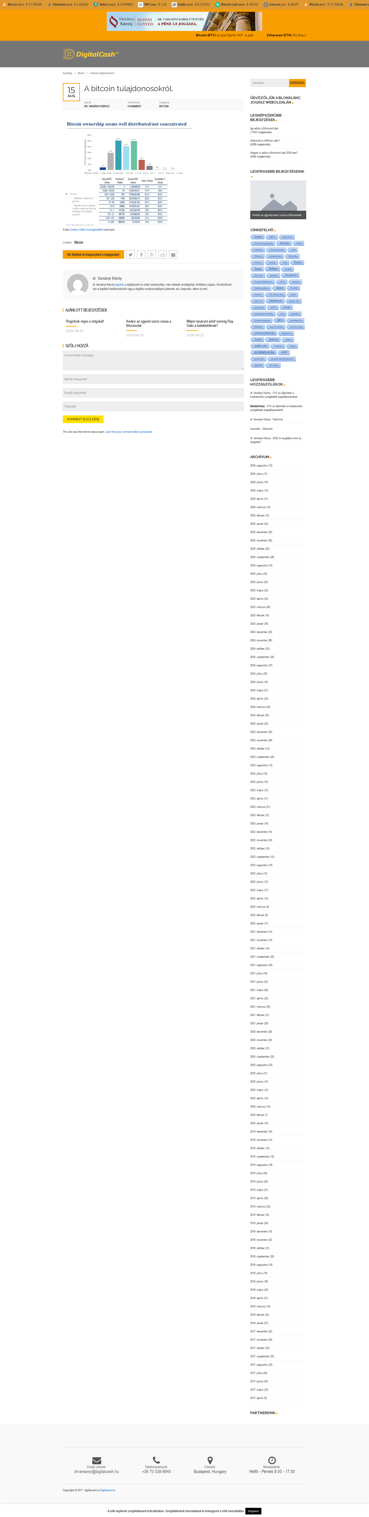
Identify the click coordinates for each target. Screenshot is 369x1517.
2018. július (256, 1269)
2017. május (256, 1386)
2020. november (258, 1036)
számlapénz (296, 317)
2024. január (256, 720)
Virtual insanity (277, 246)
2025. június (256, 578)
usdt (293, 246)
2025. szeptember (259, 553)
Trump (258, 335)
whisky (288, 336)
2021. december (258, 928)
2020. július (256, 1069)
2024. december (258, 628)
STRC (273, 304)
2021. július (256, 969)
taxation (274, 271)
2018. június (256, 1277)
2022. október (257, 844)
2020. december (258, 1028)
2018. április (256, 1294)
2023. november (258, 736)
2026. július (256, 470)
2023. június (256, 778)
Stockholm (291, 271)
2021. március (257, 1003)
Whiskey (258, 323)
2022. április (256, 894)
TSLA (282, 278)
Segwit (258, 233)
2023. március (257, 803)
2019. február (257, 1211)
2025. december (258, 528)
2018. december (258, 1227)
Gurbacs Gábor (77, 226)
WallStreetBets (261, 284)
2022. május (256, 886)
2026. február (257, 511)
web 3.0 (258, 297)
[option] (278, 196)
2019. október (257, 1144)
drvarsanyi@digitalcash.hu (96, 1467)
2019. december (258, 1128)
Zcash (288, 265)
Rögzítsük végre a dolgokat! (85, 317)
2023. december (258, 728)
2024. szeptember (259, 653)
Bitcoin (81, 69)
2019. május (256, 1186)
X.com (294, 284)
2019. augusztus (259, 1161)
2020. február (257, 1111)
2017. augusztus (259, 1361)
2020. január (256, 1119)
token (279, 284)
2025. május (256, 586)
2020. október (257, 1044)
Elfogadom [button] (253, 1511)
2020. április (256, 1094)
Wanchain (287, 233)
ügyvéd (119, 281)
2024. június (256, 678)
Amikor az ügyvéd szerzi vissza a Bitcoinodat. (148, 319)
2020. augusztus (259, 1061)
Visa (285, 259)
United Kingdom (262, 317)
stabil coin (260, 342)
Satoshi (296, 278)
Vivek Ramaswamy (263, 239)
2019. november (258, 1136)
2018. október (257, 1244)
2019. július (256, 1169)
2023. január (256, 819)
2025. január (256, 620)
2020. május (256, 1086)
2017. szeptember (259, 1352)
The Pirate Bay (276, 291)
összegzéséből (94, 226)
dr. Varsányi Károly (107, 274)
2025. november (258, 536)
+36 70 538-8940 (156, 1467)
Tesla (257, 265)
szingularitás (275, 252)
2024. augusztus (259, 661)
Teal (282, 310)
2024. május (256, 686)
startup (272, 259)
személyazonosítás (263, 310)
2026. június (256, 478)
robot (299, 239)
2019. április (256, 1194)
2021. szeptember (259, 953)
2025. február (257, 611)
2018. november (258, 1236)
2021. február (257, 1011)
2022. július (256, 869)
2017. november (258, 1336)
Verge (293, 342)
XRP (284, 348)
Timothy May (296, 323)
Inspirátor (255, 425)
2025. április (256, 595)
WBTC (272, 233)
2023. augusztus (259, 761)
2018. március (257, 1302)
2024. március (257, 703)
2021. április (256, 994)
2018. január (256, 1319)
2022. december (258, 828)
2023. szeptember (259, 753)
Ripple (298, 258)
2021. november (258, 936)
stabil (293, 291)
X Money (278, 342)
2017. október (257, 1344)
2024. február (257, 711)
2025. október (257, 545)
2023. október (257, 745)
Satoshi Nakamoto (263, 278)
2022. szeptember (259, 853)
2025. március (257, 603)
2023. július (256, 770)
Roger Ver (294, 297)
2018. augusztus (259, 1261)
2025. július (256, 570)
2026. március (257, 503)
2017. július (256, 1369)
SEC (280, 316)
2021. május (256, 986)
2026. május (256, 486)
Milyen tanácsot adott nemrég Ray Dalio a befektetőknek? (210, 319)
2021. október (257, 944)
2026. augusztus (259, 461)
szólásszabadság (264, 329)
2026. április (256, 495)
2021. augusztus (259, 961)
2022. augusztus (259, 861)
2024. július (256, 670)
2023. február (257, 811)
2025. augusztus (259, 561)
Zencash (258, 271)
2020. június (256, 1078)
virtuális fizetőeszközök (282, 355)
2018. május (256, 1286)
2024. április (256, 695)
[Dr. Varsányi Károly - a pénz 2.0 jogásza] (184, 21)
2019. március (257, 1202)
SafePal (295, 310)
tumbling (258, 246)
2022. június (256, 878)
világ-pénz (287, 329)
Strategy (284, 239)
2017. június (256, 1377)
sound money (276, 323)
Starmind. (278, 415)
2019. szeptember (259, 1153)
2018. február (257, 1311)
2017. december (258, 1327)
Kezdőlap (67, 69)
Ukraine (258, 291)
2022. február (257, 911)
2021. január (256, 1019)
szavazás (259, 304)
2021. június (256, 978)
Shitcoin (258, 252)
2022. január (256, 919)
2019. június (256, 1177)
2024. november (258, 636)
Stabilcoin (275, 297)
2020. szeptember (259, 1053)
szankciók (259, 355)
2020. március (257, 1103)
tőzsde (286, 303)
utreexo (258, 259)
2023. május (256, 786)
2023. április (256, 794)
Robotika (292, 252)
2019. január (256, 1219)
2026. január (256, 520)
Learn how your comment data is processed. (128, 428)
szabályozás (264, 348)
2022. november (258, 836)
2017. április (256, 1394)
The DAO (273, 361)
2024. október (257, 645)
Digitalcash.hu (107, 1486)
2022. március (257, 903)
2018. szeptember (259, 1252)
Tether (273, 265)
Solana (273, 335)
